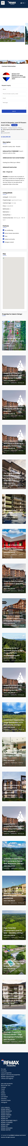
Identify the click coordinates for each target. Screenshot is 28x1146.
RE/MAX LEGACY (5, 1113)
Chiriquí (3, 1087)
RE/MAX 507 (4, 1126)
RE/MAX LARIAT (5, 1124)
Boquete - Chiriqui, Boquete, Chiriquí (12, 128)
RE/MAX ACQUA (5, 1117)
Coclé (3, 1089)
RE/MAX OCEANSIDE (6, 1122)
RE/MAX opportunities (7, 1077)
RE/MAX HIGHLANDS (6, 1128)
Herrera (3, 1095)
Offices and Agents (7, 1078)
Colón (3, 1091)
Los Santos (4, 1097)
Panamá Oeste (6, 1100)
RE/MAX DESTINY (6, 1130)
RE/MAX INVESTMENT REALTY (9, 1120)
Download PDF (6, 133)
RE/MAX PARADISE (6, 1115)
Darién (3, 1093)
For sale (3, 1069)
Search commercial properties (10, 1075)
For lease (4, 1071)
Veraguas (4, 1102)
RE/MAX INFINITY (5, 1109)
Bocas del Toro (5, 1085)
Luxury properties (6, 1073)
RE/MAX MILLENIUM (6, 1111)
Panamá (3, 1098)
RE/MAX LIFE (4, 1119)
